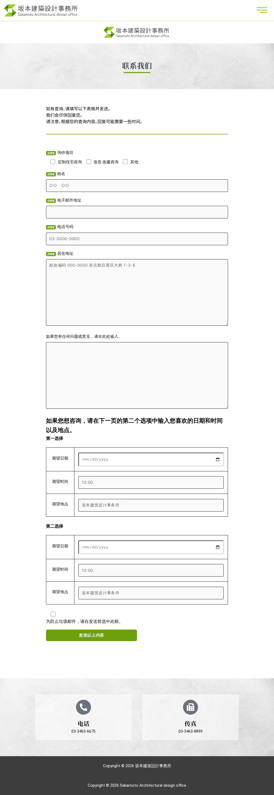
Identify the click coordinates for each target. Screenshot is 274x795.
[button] (262, 10)
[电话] (83, 707)
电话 (83, 723)
